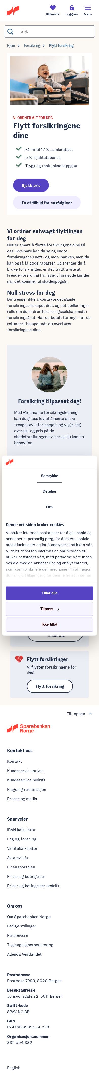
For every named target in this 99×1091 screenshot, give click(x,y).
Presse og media (22, 798)
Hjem (11, 45)
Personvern (17, 935)
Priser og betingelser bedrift (33, 885)
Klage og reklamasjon (26, 789)
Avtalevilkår (18, 857)
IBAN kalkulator (21, 829)
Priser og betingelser (26, 876)
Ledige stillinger (21, 925)
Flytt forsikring (61, 45)
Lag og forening (21, 838)
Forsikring (32, 45)
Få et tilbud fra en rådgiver (47, 202)
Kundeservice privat (25, 770)
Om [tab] (49, 506)
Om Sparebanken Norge (29, 916)
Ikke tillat (49, 624)
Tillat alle (49, 593)
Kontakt (14, 761)
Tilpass (46, 609)
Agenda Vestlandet (24, 954)
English (13, 1067)
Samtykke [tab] (49, 475)
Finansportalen (21, 866)
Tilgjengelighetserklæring (30, 944)
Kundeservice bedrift (26, 779)
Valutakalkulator (22, 848)
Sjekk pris (31, 185)
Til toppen (76, 713)
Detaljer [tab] (50, 491)
